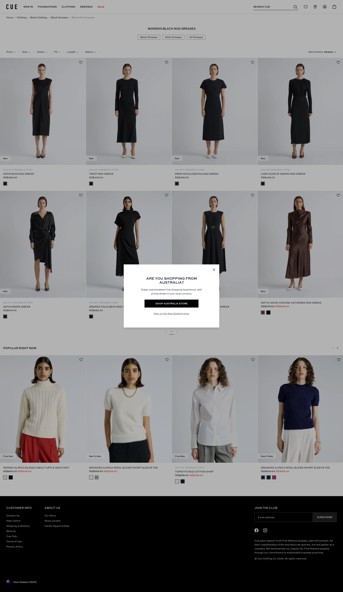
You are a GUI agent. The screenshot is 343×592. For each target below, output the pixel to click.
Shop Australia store (171, 303)
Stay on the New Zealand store (171, 313)
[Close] (214, 270)
